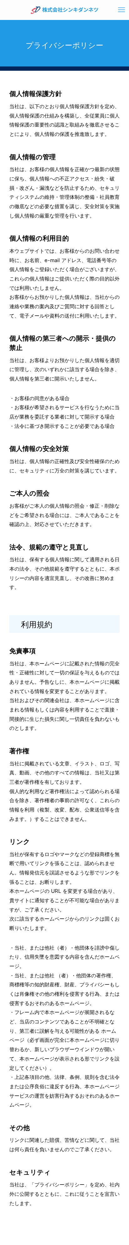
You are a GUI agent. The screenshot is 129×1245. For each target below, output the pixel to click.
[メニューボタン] (121, 9)
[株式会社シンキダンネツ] (64, 9)
